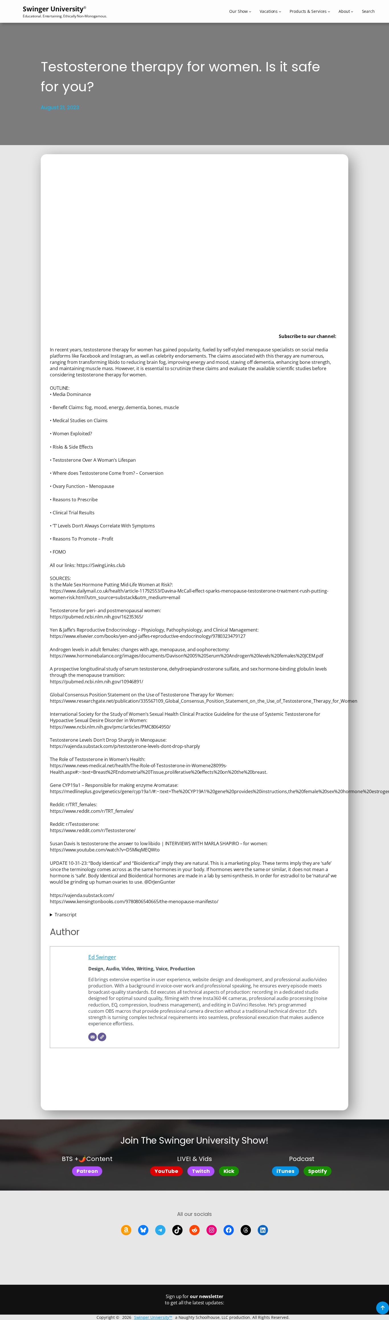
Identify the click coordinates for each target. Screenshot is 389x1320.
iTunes (285, 1171)
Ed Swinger (102, 957)
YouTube (166, 1171)
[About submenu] (352, 11)
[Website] (102, 1037)
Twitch (201, 1171)
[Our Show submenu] (250, 11)
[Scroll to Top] (382, 1308)
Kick (229, 1171)
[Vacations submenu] (280, 11)
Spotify (317, 1171)
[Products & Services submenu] (329, 11)
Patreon (87, 1171)
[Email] (92, 1037)
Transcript (66, 914)
